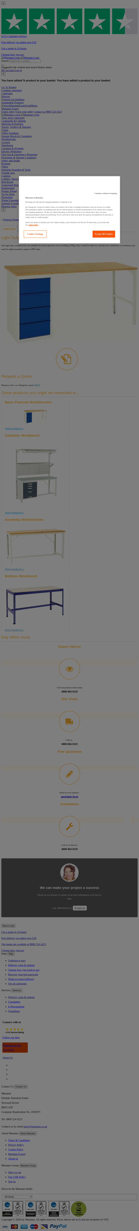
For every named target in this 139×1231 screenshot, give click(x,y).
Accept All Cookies (104, 234)
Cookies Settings (35, 234)
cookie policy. (33, 225)
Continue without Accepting (105, 193)
